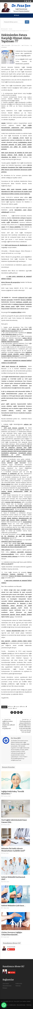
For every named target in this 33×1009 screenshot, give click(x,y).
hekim (23, 706)
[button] (4, 1005)
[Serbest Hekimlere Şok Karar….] (15, 894)
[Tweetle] (15, 712)
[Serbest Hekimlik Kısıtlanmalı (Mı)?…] (15, 866)
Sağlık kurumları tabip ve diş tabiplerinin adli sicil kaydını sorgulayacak (8, 724)
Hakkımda (18, 983)
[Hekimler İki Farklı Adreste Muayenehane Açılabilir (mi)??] (15, 837)
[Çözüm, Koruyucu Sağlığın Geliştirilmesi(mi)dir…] (15, 921)
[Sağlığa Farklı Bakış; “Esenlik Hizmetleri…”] (15, 780)
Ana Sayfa (6, 983)
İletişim (5, 988)
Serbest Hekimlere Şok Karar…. (13, 906)
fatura (11, 706)
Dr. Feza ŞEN (6, 45)
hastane (17, 706)
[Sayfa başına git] (29, 1006)
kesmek (10, 708)
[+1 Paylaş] (18, 712)
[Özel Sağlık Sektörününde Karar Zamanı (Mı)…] (15, 809)
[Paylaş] (11, 712)
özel (16, 708)
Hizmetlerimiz (7, 986)
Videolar (18, 986)
